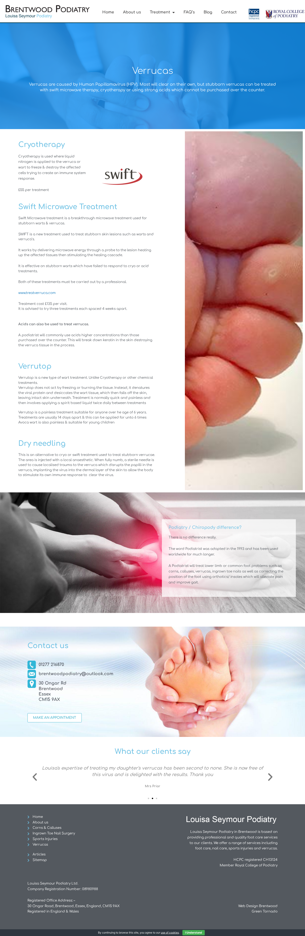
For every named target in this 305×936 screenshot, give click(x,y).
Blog (208, 12)
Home (108, 12)
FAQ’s (189, 12)
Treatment (160, 12)
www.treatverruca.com (37, 293)
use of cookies (170, 932)
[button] (35, 777)
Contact (229, 12)
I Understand (193, 932)
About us (132, 12)
